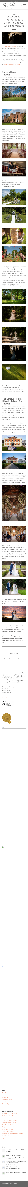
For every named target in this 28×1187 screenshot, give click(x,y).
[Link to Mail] (25, 1185)
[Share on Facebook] (4, 658)
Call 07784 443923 (14, 1)
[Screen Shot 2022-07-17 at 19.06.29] (14, 38)
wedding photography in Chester (12, 64)
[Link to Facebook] (20, 1185)
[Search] (20, 7)
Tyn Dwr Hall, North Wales (8, 1115)
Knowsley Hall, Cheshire (8, 1124)
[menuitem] (14, 1)
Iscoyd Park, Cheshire (7, 1129)
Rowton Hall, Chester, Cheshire (10, 1120)
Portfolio (4, 1095)
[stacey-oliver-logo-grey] (14, 5)
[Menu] (24, 7)
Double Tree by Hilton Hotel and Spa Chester (13, 1118)
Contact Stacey (6, 697)
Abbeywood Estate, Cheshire (9, 1122)
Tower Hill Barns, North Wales (9, 1113)
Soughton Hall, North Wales (9, 1126)
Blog (14, 14)
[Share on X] (9, 658)
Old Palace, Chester (7, 1135)
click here (15, 640)
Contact (4, 1101)
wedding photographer (10, 46)
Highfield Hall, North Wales (8, 1138)
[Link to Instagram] (22, 1185)
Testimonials (5, 1097)
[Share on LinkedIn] (18, 658)
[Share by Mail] (23, 658)
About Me (4, 1092)
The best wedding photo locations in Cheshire (16, 1172)
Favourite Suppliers (7, 1103)
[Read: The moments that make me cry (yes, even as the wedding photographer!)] (3, 1162)
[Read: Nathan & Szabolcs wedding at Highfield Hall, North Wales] (3, 1150)
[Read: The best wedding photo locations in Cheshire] (3, 1173)
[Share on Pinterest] (14, 658)
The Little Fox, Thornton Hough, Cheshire (12, 1133)
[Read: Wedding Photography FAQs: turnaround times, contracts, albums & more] (3, 1167)
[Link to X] (18, 1185)
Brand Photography (7, 1099)
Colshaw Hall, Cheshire (8, 1131)
